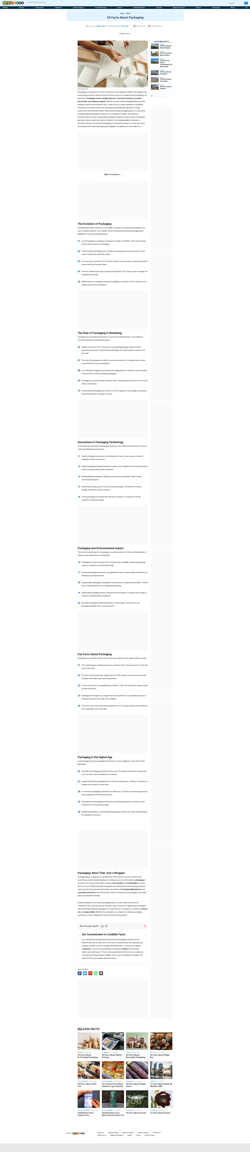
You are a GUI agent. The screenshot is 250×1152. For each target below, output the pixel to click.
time (93, 906)
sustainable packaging (107, 374)
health (111, 565)
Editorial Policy (113, 1133)
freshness (112, 456)
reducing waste (108, 606)
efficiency (116, 791)
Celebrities (58, 7)
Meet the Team (128, 1133)
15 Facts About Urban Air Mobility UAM (161, 1085)
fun (101, 658)
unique (138, 487)
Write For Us (102, 1135)
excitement (86, 805)
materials (134, 120)
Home (122, 13)
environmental (83, 117)
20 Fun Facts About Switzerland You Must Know (166, 64)
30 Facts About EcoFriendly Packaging (88, 1056)
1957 (132, 282)
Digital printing (87, 812)
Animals (5, 7)
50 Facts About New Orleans (165, 54)
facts (89, 126)
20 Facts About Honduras (165, 73)
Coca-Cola (94, 706)
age (84, 764)
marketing (123, 337)
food (89, 689)
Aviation (21, 7)
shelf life (111, 497)
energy (142, 593)
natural (135, 466)
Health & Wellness (139, 7)
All (246, 7)
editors (126, 949)
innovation (128, 261)
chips (102, 699)
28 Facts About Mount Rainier (165, 47)
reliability (105, 363)
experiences (124, 781)
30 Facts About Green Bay (165, 80)
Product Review (143, 1133)
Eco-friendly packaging (90, 370)
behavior (89, 340)
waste (120, 466)
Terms (138, 1135)
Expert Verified (140, 26)
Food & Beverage (100, 7)
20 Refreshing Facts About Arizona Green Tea (113, 1114)
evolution (90, 234)
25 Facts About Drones (136, 1113)
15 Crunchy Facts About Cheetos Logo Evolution (112, 1085)
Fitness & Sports (78, 7)
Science (198, 7)
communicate (98, 381)
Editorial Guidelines (156, 26)
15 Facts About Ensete (160, 1113)
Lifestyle (159, 7)
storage (95, 275)
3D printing (86, 487)
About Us (101, 1133)
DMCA (129, 1135)
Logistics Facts (124, 34)
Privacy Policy (149, 1135)
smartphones (103, 774)
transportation (112, 593)
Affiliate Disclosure (116, 1135)
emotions (121, 360)
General (119, 7)
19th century (122, 675)
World (233, 7)
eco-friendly (88, 586)
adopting (85, 575)
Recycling (85, 572)
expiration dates (97, 111)
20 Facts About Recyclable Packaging (135, 1056)
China (116, 251)
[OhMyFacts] (14, 3)
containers (117, 228)
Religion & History (179, 7)
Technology (216, 7)
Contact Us (157, 1133)
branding (81, 114)
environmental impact (90, 480)
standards (86, 949)
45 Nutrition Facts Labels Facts (86, 1114)
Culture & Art (39, 7)
